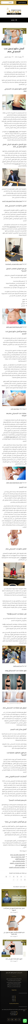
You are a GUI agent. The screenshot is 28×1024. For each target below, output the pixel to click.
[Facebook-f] (19, 1019)
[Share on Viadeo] (17, 879)
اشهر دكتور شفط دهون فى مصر (14, 959)
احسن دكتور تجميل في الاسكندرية (14, 264)
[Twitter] (15, 1019)
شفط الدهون (12, 227)
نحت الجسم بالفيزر (17, 666)
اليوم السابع (23, 845)
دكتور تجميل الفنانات (10, 437)
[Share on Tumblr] (21, 879)
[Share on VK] (6, 876)
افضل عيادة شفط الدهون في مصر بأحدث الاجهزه (14, 909)
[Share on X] (24, 876)
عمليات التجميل (8, 57)
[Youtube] (12, 1019)
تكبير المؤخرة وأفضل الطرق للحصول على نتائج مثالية (14, 933)
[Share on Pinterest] (17, 876)
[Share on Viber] (10, 876)
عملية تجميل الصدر (15, 409)
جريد (4, 555)
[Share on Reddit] (24, 879)
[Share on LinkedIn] (13, 876)
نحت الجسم (17, 164)
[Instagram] (8, 1019)
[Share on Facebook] (21, 876)
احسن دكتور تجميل (13, 131)
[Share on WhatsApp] (13, 879)
